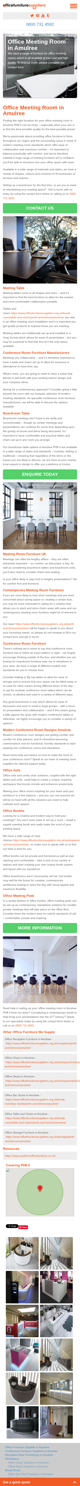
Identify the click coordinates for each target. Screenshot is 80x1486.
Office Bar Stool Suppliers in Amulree (30, 1474)
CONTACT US (40, 208)
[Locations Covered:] (4, 5)
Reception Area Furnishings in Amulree (29, 1454)
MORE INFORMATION (40, 928)
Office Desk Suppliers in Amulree (28, 1466)
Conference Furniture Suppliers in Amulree (31, 1451)
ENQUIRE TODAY (40, 474)
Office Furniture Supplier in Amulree (27, 1447)
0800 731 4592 (40, 24)
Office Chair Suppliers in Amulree (28, 1462)
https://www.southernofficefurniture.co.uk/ (30, 1155)
